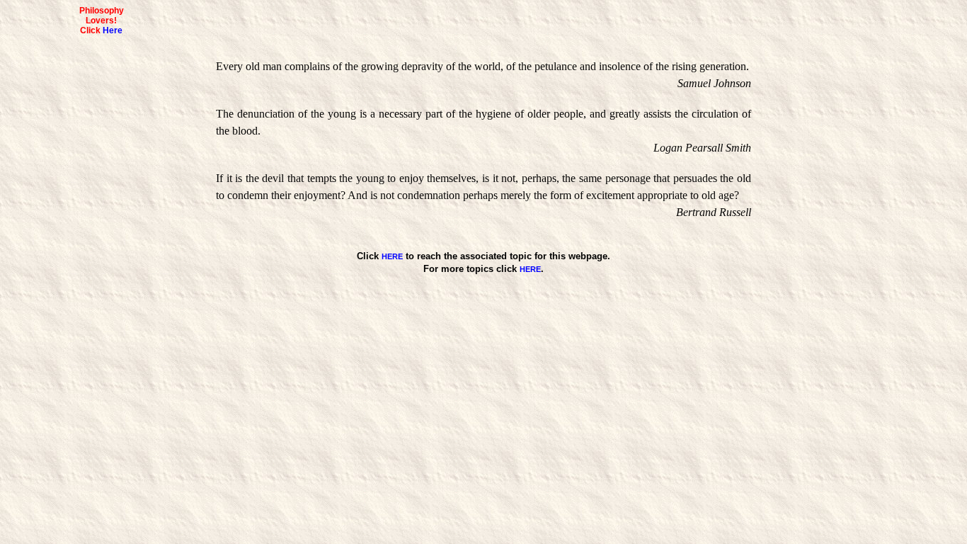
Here (112, 30)
